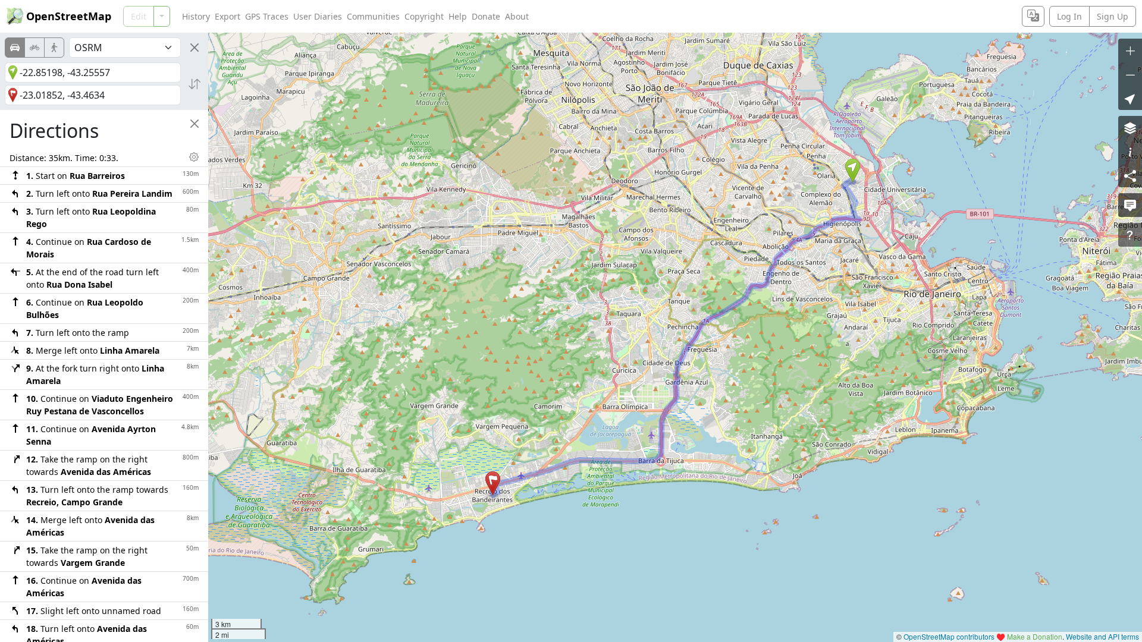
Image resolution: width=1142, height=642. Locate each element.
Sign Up (1112, 16)
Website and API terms (1102, 636)
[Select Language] (1033, 16)
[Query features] (1130, 235)
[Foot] (54, 47)
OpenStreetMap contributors (948, 636)
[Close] (194, 47)
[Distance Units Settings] (194, 157)
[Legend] (1130, 151)
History (196, 16)
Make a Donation (1034, 636)
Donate (486, 16)
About (517, 16)
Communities (373, 16)
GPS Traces (266, 16)
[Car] (15, 47)
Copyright (424, 16)
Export (227, 16)
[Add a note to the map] (1130, 205)
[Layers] (1130, 128)
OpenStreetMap (68, 16)
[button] (852, 170)
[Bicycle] (34, 47)
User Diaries (317, 16)
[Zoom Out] (1130, 74)
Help (457, 16)
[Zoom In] (1130, 50)
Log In (1069, 16)
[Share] (1130, 175)
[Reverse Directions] (194, 84)
